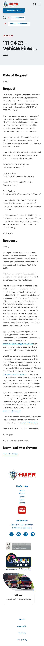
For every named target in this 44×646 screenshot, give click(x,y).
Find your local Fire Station (22, 525)
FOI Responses (17, 18)
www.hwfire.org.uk (30, 423)
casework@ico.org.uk (12, 411)
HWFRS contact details (22, 528)
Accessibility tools (13, 11)
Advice (22, 493)
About (22, 490)
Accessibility (22, 626)
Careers (22, 496)
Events (22, 503)
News (22, 500)
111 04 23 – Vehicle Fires (18, 24)
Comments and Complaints (15, 374)
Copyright (22, 633)
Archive (22, 619)
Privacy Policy (22, 640)
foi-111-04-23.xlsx (10, 454)
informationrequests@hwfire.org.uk (18, 344)
